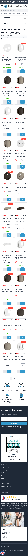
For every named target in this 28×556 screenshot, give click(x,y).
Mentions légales (5, 467)
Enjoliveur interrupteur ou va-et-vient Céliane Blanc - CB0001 (20, 59)
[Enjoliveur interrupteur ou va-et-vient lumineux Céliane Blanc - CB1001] (20, 244)
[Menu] (2, 6)
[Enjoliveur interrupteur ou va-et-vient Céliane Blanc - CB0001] (20, 48)
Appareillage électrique (9, 13)
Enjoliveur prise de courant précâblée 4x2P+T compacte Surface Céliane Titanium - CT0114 (6, 221)
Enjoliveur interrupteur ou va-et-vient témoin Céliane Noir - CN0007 (20, 122)
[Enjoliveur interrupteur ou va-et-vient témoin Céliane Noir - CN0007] (20, 111)
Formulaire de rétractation (7, 480)
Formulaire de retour (6, 486)
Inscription (14, 423)
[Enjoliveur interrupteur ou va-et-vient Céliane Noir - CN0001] (7, 80)
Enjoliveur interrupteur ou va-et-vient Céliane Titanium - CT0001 (20, 91)
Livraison (3, 472)
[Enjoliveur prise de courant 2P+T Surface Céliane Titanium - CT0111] (20, 176)
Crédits (2, 489)
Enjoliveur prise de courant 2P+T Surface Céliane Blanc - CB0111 (20, 155)
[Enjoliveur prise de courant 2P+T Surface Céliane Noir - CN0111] (7, 176)
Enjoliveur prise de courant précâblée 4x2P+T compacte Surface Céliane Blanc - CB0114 (7, 257)
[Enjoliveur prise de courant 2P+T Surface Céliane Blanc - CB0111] (20, 143)
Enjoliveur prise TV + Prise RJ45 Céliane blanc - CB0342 (7, 59)
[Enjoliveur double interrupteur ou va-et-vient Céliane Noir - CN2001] (20, 312)
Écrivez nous (5, 537)
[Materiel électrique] (1, 13)
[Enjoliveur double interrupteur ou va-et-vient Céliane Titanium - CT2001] (7, 346)
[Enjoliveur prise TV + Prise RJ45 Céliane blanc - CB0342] (7, 48)
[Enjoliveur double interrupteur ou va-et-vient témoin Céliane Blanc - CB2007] (20, 346)
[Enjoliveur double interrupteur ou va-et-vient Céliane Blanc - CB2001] (7, 312)
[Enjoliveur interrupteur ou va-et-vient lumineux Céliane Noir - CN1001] (7, 278)
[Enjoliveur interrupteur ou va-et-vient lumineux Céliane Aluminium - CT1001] (20, 278)
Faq (1, 475)
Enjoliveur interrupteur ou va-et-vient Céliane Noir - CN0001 (7, 91)
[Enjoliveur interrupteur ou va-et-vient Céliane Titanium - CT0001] (20, 80)
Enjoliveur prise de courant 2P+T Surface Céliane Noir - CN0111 (7, 187)
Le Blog (2, 478)
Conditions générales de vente (8, 470)
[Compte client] (24, 6)
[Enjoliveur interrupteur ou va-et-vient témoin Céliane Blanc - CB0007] (7, 111)
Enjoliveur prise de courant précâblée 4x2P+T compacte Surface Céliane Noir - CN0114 (20, 221)
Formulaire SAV (5, 483)
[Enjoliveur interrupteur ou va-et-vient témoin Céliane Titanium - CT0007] (7, 143)
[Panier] (26, 6)
